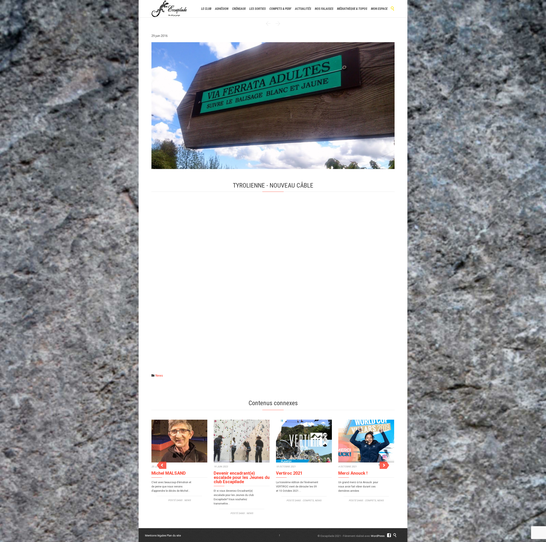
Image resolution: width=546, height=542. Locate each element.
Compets (308, 500)
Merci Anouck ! (352, 473)
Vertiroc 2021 (289, 473)
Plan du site (174, 535)
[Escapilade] (169, 8)
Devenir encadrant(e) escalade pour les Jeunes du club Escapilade (242, 477)
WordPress (378, 536)
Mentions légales (155, 535)
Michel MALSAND (168, 473)
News (159, 375)
